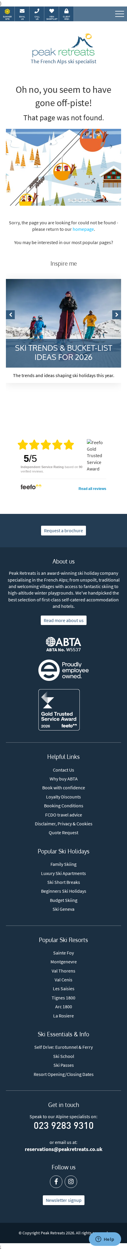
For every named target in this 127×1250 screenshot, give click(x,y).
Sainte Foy (63, 953)
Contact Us (63, 770)
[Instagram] (71, 1182)
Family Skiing (63, 864)
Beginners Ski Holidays (63, 891)
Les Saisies (63, 988)
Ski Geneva (63, 909)
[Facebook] (56, 1182)
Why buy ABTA (64, 779)
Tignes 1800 (63, 998)
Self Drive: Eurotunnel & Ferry (63, 1047)
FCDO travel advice (63, 815)
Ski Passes (63, 1065)
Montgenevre (64, 962)
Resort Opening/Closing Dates (64, 1074)
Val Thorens (63, 971)
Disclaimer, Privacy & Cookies (63, 824)
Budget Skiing (63, 900)
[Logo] (63, 45)
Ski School (63, 1056)
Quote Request (63, 832)
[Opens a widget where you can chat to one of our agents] (105, 1239)
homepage (83, 229)
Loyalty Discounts (63, 797)
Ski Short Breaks (63, 882)
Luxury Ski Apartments (63, 873)
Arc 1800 (63, 1006)
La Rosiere (63, 1016)
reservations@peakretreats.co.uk (63, 1149)
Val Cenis (63, 980)
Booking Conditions (63, 806)
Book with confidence (63, 787)
